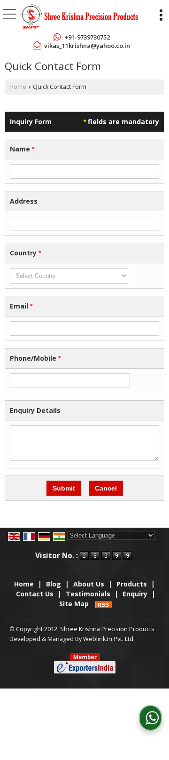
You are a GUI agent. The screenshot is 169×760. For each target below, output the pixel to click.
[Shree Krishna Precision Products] (79, 16)
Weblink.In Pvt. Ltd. (109, 639)
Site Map (74, 603)
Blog (53, 583)
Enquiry (135, 593)
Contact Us (35, 593)
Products (131, 583)
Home (17, 87)
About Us (88, 583)
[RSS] (103, 603)
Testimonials (88, 593)
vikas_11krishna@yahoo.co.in (87, 45)
